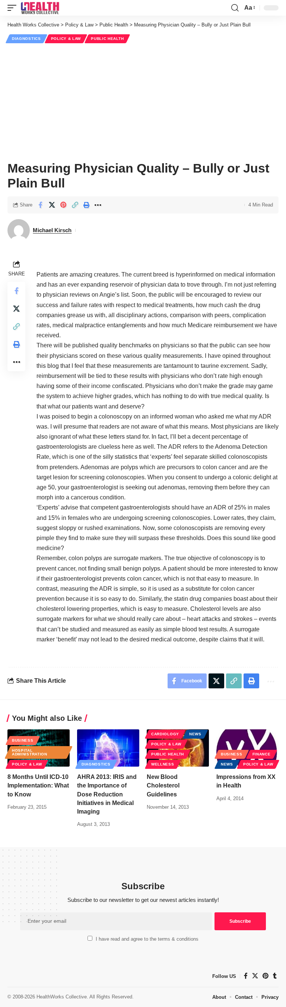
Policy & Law (66, 39)
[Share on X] (52, 205)
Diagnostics (26, 39)
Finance (261, 754)
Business (23, 740)
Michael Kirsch (52, 230)
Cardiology (165, 734)
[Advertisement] (143, 101)
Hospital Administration (29, 752)
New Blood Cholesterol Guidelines (163, 785)
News (195, 734)
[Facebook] (246, 976)
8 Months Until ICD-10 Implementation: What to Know (38, 785)
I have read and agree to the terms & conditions (147, 939)
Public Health (107, 39)
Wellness (162, 764)
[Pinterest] (265, 976)
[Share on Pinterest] (63, 205)
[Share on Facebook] (40, 205)
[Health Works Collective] (40, 8)
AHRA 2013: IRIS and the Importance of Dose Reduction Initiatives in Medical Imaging (107, 794)
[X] (255, 976)
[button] (13, 8)
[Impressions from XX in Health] (247, 748)
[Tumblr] (275, 976)
